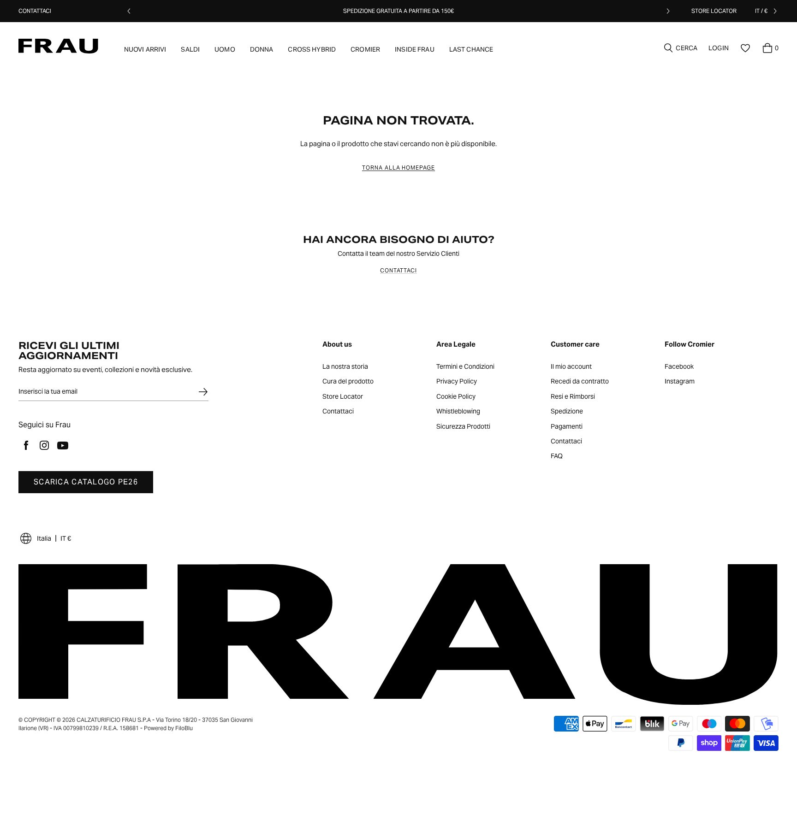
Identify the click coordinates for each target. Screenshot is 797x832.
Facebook (679, 367)
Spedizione (567, 411)
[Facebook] (25, 445)
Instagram (680, 381)
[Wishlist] (745, 47)
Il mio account (571, 367)
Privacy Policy (456, 381)
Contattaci (34, 10)
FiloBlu (184, 728)
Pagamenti (567, 427)
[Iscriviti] (202, 391)
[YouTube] (62, 445)
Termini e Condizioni (465, 367)
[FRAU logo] (58, 46)
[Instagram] (44, 445)
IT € (65, 538)
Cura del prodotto (348, 381)
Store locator (714, 10)
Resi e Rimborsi (573, 397)
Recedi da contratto (580, 381)
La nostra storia (345, 367)
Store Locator (342, 397)
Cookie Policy (456, 397)
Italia (44, 538)
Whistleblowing (458, 411)
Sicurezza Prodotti (463, 427)
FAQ (557, 456)
